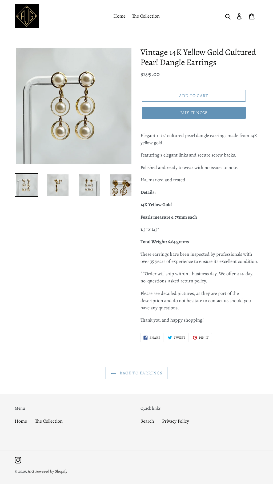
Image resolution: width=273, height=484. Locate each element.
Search (147, 421)
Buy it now (193, 113)
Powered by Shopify (51, 471)
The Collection (49, 421)
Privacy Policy (175, 421)
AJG (31, 471)
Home (21, 421)
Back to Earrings (141, 373)
